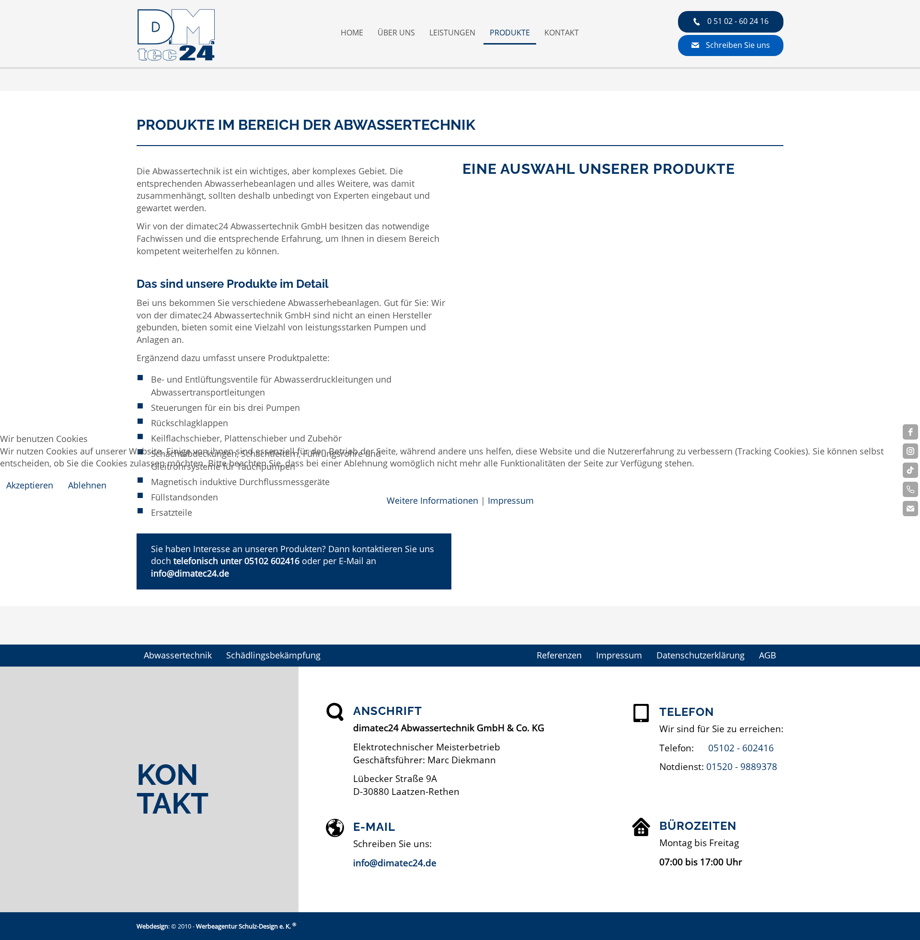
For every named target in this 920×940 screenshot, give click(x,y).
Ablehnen (87, 485)
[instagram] (910, 451)
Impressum (511, 500)
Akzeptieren (29, 485)
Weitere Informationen (432, 500)
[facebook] (910, 432)
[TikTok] (910, 470)
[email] (910, 508)
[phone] (910, 489)
